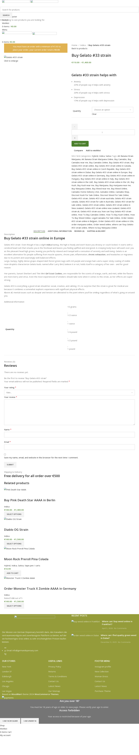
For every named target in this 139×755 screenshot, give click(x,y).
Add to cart (80, 143)
